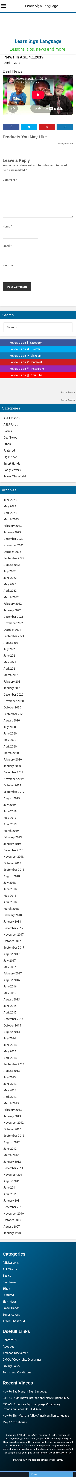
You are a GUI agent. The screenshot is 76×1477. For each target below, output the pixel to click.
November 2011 (14, 1174)
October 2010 (12, 1220)
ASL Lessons (12, 418)
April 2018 (10, 902)
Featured (9, 450)
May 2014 (10, 1051)
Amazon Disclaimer (15, 1353)
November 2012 (14, 1122)
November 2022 (14, 545)
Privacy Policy (11, 1366)
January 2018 (12, 921)
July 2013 (10, 1077)
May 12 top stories (15, 1422)
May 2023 (10, 506)
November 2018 (14, 856)
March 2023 (11, 519)
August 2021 (12, 642)
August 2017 (12, 954)
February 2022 (13, 603)
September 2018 (14, 869)
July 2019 (10, 804)
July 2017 (10, 960)
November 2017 (14, 934)
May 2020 (10, 739)
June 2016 (10, 986)
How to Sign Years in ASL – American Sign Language (36, 1415)
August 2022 (12, 564)
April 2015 (10, 1012)
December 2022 (13, 538)
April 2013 (10, 1096)
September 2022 (14, 558)
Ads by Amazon (65, 143)
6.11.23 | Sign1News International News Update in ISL (36, 1397)
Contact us (10, 1340)
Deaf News (12, 71)
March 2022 (11, 597)
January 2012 (12, 1161)
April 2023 (10, 512)
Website (8, 265)
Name (7, 226)
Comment (10, 179)
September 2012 (14, 1135)
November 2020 (14, 701)
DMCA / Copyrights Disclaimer (22, 1359)
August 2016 (12, 980)
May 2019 (10, 817)
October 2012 (12, 1129)
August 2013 (12, 1070)
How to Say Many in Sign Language (25, 1391)
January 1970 (12, 1233)
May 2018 (10, 895)
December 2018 (13, 850)
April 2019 (10, 824)
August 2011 (12, 1181)
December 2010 (13, 1207)
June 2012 (10, 1148)
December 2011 (13, 1168)
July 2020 (10, 727)
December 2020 (13, 694)
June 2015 (10, 1005)
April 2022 (10, 590)
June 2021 (10, 655)
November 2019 (14, 778)
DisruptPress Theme (52, 1460)
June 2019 (10, 811)
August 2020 (12, 720)
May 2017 (10, 967)
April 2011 (10, 1194)
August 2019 (12, 798)
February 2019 (13, 837)
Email (7, 245)
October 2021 (12, 629)
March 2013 (11, 1103)
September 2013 (14, 1064)
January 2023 (12, 532)
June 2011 (10, 1187)
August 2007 (12, 1226)
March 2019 (11, 830)
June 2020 (10, 733)
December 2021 (13, 616)
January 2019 (12, 843)
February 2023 (13, 525)
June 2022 (10, 577)
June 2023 (10, 499)
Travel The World (15, 476)
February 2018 (13, 915)
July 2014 (10, 1038)
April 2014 (10, 1057)
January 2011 (12, 1200)
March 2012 (11, 1155)
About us (8, 1346)
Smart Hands (12, 463)
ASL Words (11, 424)
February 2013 (13, 1109)
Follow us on (26, 342)
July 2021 (10, 649)
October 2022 (12, 551)
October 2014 (12, 1025)
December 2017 (13, 928)
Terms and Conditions (17, 1372)
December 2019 (13, 772)
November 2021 (14, 623)
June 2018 (10, 889)
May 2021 (10, 662)
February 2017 (13, 973)
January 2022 (12, 610)
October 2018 (12, 863)
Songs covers (12, 470)
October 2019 (12, 785)
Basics (8, 431)
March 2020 (11, 752)
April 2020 (10, 746)
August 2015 (12, 999)
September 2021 (14, 636)
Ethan (7, 444)
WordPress (30, 1460)
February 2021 (13, 681)
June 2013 (10, 1083)
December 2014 (13, 1018)
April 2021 (10, 668)
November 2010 (14, 1213)
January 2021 (12, 688)
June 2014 (10, 1044)
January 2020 (12, 765)
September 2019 (14, 791)
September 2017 (14, 947)
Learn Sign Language (41, 6)
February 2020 (13, 759)
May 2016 (10, 993)
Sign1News (10, 457)
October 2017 (12, 941)
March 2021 (11, 675)
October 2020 (12, 707)
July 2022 (10, 571)
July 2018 (10, 882)
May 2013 (10, 1090)
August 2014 (12, 1031)
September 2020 (14, 714)
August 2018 (12, 876)
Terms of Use (45, 1453)
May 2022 (10, 584)
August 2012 (12, 1142)
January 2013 (12, 1116)
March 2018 (11, 908)
